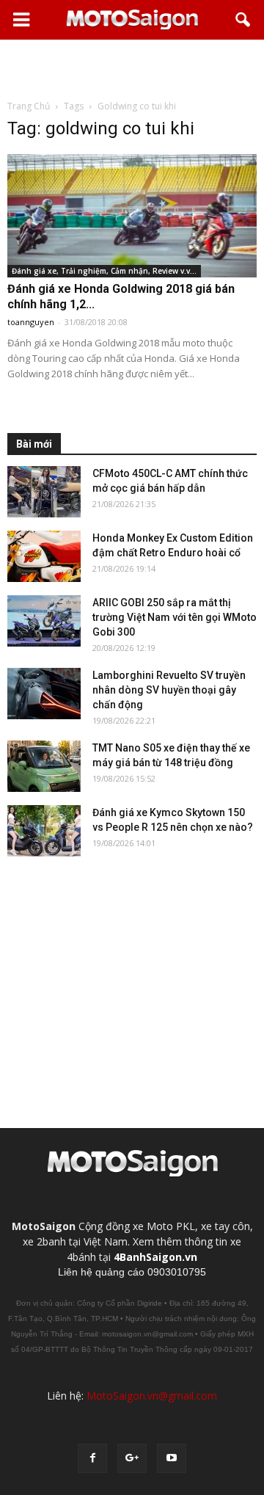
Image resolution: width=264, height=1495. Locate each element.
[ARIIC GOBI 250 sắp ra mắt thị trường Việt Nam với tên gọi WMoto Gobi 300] (44, 621)
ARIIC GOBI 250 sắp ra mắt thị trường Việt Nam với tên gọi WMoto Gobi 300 (174, 617)
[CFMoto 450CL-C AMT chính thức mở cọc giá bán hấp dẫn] (44, 491)
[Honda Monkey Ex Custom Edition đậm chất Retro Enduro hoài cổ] (44, 556)
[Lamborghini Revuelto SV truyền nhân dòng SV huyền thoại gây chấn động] (44, 693)
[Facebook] (92, 1458)
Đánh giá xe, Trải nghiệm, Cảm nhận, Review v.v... (104, 271)
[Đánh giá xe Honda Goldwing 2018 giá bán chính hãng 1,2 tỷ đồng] (132, 215)
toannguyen (30, 321)
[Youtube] (171, 1458)
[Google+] (132, 1458)
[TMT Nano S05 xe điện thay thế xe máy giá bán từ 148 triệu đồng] (44, 766)
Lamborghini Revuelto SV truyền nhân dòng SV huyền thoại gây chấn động (169, 689)
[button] (243, 20)
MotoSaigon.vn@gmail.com (152, 1396)
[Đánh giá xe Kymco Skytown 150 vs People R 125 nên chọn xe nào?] (44, 830)
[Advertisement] (132, 69)
